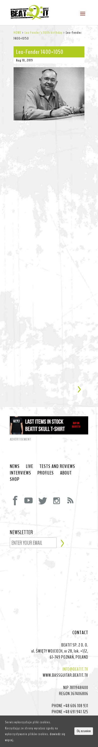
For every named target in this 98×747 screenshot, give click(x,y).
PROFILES (45, 473)
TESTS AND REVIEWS (57, 466)
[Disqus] (49, 183)
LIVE (29, 466)
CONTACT (80, 633)
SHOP (14, 479)
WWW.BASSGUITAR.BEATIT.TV (65, 675)
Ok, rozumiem (84, 731)
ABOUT (66, 473)
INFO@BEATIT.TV (75, 669)
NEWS (15, 466)
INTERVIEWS (20, 473)
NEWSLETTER (21, 533)
